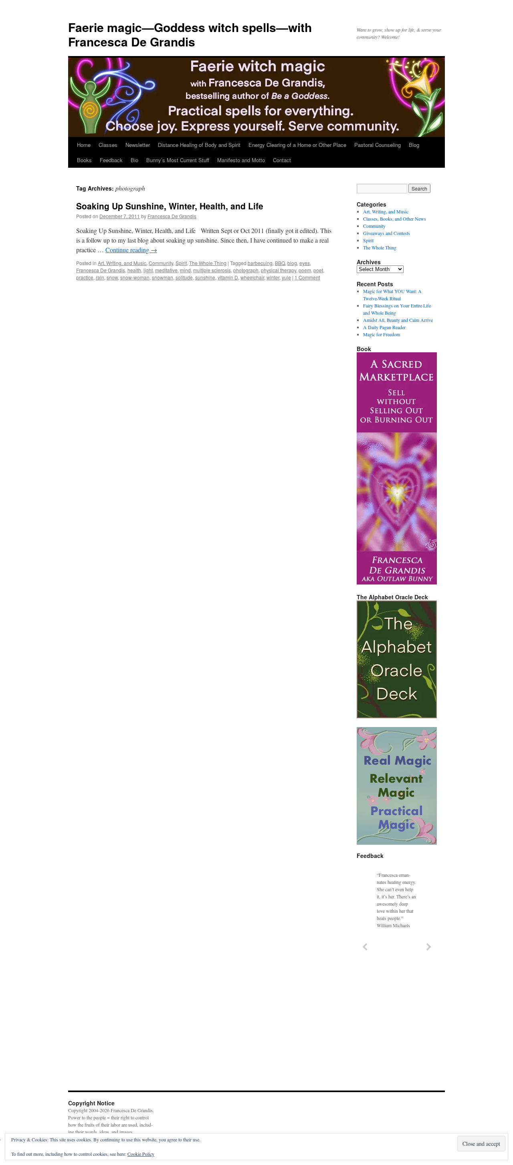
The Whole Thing (207, 262)
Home (84, 145)
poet (318, 270)
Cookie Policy (140, 1154)
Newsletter (137, 145)
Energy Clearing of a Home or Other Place (297, 145)
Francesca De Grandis (171, 216)
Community (161, 262)
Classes (108, 145)
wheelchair (252, 277)
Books (84, 160)
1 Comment (307, 277)
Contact (282, 160)
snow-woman (134, 277)
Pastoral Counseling (377, 145)
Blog (414, 145)
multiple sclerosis (212, 270)
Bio (134, 160)
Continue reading (131, 249)
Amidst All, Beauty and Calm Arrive (398, 320)
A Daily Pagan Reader (384, 327)
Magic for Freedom (381, 334)
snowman (162, 277)
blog (292, 262)
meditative (166, 270)
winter (273, 277)
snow (112, 277)
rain (100, 277)
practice (84, 277)
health (134, 270)
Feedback (111, 160)
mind (185, 270)
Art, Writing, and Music (122, 262)
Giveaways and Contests (386, 233)
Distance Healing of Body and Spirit (199, 145)
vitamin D (228, 277)
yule (286, 277)
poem (305, 270)
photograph (246, 270)
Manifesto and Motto (241, 160)
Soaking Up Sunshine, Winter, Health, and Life (169, 206)
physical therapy (278, 270)
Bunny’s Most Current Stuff (177, 160)
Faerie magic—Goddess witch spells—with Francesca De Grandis (190, 34)
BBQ (280, 262)
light (148, 270)
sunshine (205, 277)
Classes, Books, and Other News (394, 218)
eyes (304, 262)
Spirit (181, 262)
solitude (184, 277)
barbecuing (260, 262)
